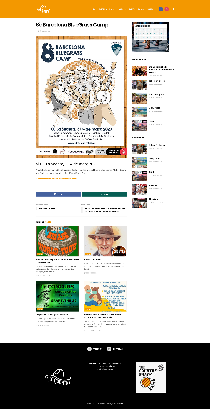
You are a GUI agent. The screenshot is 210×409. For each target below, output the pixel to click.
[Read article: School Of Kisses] (139, 85)
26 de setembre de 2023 (93, 331)
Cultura (103, 9)
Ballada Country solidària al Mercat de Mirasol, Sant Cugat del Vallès (102, 316)
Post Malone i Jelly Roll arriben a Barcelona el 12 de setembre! (57, 261)
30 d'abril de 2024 (43, 325)
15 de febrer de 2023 (43, 31)
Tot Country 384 (156, 94)
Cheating (153, 199)
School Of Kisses (157, 81)
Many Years (154, 108)
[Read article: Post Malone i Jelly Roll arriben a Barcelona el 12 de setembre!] (57, 241)
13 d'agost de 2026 (156, 189)
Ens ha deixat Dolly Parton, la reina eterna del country (161, 69)
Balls (111, 9)
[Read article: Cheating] (139, 203)
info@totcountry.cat (105, 369)
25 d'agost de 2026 (156, 84)
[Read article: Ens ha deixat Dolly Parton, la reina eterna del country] (139, 71)
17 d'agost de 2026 (156, 111)
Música (149, 9)
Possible (153, 185)
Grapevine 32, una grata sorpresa (52, 314)
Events (132, 9)
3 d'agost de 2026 (156, 202)
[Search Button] (173, 9)
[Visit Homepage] (43, 9)
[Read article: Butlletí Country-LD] (105, 241)
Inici (94, 9)
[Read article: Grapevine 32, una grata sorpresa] (57, 296)
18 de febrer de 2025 (44, 276)
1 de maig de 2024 (91, 273)
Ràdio (141, 9)
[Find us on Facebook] (161, 9)
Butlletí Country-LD (93, 259)
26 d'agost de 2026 (156, 75)
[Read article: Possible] (139, 189)
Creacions (119, 404)
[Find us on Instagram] (166, 9)
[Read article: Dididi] (139, 125)
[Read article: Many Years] (139, 112)
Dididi (151, 121)
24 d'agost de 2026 (156, 97)
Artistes (122, 9)
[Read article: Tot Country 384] (139, 98)
